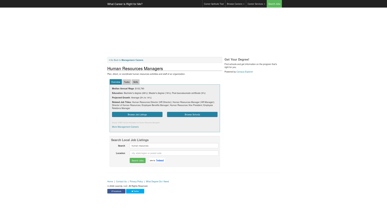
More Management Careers (125, 126)
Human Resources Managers (149, 123)
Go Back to (126, 59)
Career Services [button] (256, 3)
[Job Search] (160, 160)
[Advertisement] (193, 32)
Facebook (117, 191)
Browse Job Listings (137, 114)
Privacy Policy (136, 181)
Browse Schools (192, 114)
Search (121, 145)
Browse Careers (235, 3)
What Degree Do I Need (157, 181)
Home (110, 181)
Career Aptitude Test (214, 3)
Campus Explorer (244, 71)
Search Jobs (274, 3)
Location (120, 153)
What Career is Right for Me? (125, 4)
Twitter (136, 191)
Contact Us (121, 181)
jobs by (152, 160)
